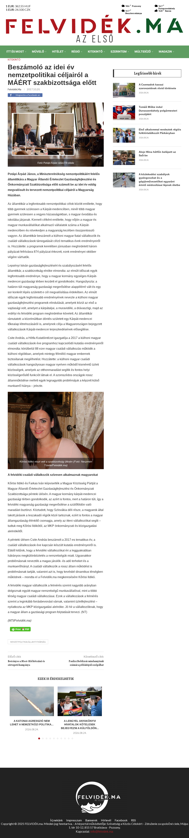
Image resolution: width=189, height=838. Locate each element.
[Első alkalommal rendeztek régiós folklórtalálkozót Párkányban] (124, 135)
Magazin (165, 51)
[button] (14, 715)
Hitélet (57, 51)
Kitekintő (95, 51)
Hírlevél (106, 820)
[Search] (183, 77)
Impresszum (74, 820)
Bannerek (91, 820)
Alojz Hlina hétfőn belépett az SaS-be (157, 153)
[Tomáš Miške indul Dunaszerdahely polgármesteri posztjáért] (124, 112)
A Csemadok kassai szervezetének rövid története (157, 86)
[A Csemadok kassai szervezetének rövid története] (124, 90)
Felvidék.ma (14, 89)
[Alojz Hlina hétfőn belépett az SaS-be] (124, 157)
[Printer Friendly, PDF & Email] (20, 629)
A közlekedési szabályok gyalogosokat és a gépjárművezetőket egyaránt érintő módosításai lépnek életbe (159, 180)
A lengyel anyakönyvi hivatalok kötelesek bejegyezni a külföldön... (80, 724)
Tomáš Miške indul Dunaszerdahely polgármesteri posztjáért (158, 110)
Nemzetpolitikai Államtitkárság (28, 642)
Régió (75, 51)
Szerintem (119, 51)
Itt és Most (15, 51)
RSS (133, 820)
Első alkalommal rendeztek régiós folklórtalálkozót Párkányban (160, 131)
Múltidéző (143, 51)
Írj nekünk (56, 820)
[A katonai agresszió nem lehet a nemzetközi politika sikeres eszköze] (32, 701)
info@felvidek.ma (101, 831)
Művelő (38, 51)
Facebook (121, 820)
